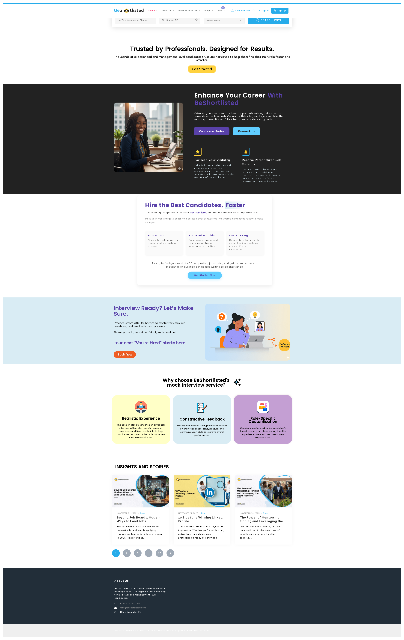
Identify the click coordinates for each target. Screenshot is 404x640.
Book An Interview (187, 10)
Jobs (219, 10)
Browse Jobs (246, 131)
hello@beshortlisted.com (133, 607)
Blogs (207, 10)
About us (166, 10)
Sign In (265, 10)
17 (159, 553)
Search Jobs (271, 20)
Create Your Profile (211, 131)
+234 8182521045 (130, 603)
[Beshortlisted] (129, 11)
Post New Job (242, 10)
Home (151, 10)
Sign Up (281, 10)
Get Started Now (205, 275)
